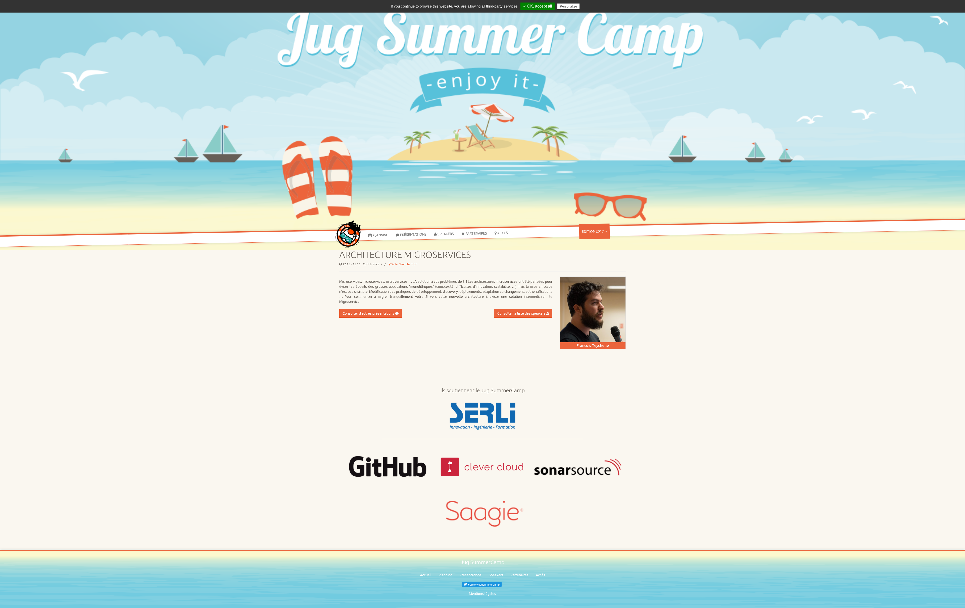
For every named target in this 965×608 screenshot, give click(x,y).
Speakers (445, 234)
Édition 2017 (593, 231)
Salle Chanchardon (404, 264)
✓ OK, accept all (537, 6)
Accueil (425, 575)
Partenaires (475, 233)
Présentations (412, 234)
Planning (379, 235)
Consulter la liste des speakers (521, 313)
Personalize (568, 6)
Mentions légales (482, 594)
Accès (502, 233)
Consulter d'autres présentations (369, 313)
